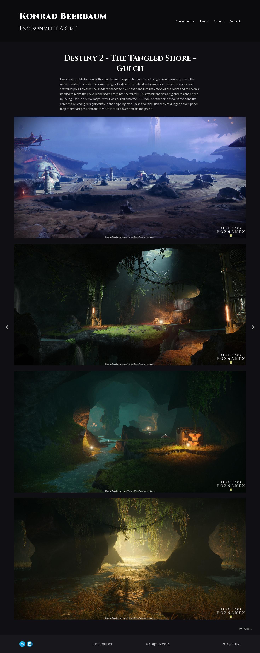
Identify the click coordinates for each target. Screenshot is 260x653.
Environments (184, 21)
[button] (245, 628)
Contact (235, 21)
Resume (219, 21)
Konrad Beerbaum (63, 16)
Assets (204, 21)
